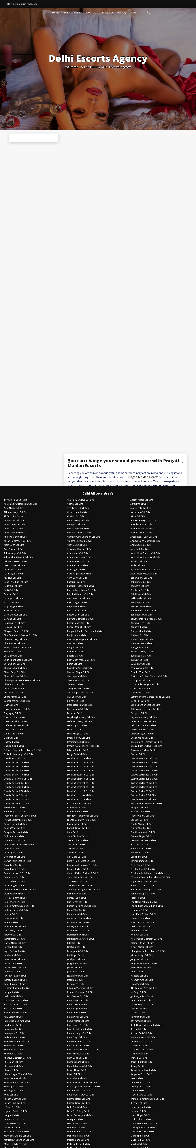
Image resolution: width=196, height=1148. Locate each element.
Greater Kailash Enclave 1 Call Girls (84, 873)
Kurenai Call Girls (138, 1103)
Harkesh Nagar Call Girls (16, 910)
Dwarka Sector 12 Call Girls (80, 762)
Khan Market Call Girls (78, 1053)
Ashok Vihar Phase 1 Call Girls (145, 553)
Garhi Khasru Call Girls (15, 836)
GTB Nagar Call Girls (77, 881)
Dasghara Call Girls (139, 713)
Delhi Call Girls (72, 12)
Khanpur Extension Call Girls (17, 1058)
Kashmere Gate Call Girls (142, 1037)
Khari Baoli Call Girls (77, 1058)
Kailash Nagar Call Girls (141, 1004)
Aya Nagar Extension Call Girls (145, 569)
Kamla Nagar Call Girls (78, 1021)
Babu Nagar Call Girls (140, 582)
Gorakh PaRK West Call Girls (81, 861)
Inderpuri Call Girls (139, 934)
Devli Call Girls (11, 738)
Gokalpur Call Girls (76, 852)
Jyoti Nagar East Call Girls (142, 996)
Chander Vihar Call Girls (141, 672)
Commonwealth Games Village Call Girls (150, 697)
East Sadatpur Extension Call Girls (147, 803)
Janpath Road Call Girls (15, 967)
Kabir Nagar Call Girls (77, 1000)
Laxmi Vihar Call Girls (14, 1119)
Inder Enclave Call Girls (78, 930)
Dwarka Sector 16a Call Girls (81, 770)
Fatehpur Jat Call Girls (141, 811)
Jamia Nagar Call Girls (14, 959)
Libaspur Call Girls (76, 1119)
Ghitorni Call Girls (75, 848)
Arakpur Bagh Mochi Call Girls (145, 541)
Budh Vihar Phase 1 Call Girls (18, 660)
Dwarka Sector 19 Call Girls (80, 779)
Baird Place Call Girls (140, 594)
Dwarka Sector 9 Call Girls (16, 803)
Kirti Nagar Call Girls (13, 1086)
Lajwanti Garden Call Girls (16, 1111)
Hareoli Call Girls (138, 898)
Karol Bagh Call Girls (77, 1037)
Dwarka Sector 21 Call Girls (143, 783)
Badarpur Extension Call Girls (81, 586)
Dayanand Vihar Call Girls (16, 721)
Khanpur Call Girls (139, 1053)
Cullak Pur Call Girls (139, 701)
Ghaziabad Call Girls (77, 844)
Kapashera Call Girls (13, 1029)
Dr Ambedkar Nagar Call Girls (18, 754)
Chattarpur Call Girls (77, 676)
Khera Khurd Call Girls (141, 1062)
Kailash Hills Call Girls (77, 1004)
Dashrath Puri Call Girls (15, 717)
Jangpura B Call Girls (77, 963)
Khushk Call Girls (12, 1070)
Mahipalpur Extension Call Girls (19, 1140)
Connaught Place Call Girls (17, 701)
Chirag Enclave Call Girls (78, 688)
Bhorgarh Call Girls (139, 647)
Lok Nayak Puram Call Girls (143, 1123)
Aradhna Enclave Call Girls (79, 541)
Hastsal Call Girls (12, 914)
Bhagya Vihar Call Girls (141, 631)
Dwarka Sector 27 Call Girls (17, 791)
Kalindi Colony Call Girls (15, 1012)
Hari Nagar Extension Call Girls (19, 906)
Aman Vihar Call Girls (14, 520)
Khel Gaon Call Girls (13, 1062)
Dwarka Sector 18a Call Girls (144, 774)
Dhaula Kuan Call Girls (15, 746)
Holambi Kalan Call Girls (78, 922)
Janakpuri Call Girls (76, 959)
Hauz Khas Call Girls (77, 914)
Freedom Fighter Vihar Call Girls (82, 816)
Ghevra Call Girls (12, 848)
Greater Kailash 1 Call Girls (143, 869)
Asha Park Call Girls (139, 549)
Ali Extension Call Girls (14, 516)
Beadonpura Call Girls (14, 623)
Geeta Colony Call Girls (78, 840)
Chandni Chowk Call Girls (16, 676)
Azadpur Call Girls (12, 578)
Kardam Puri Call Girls (141, 1033)
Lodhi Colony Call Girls (141, 1119)
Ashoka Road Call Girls (78, 561)
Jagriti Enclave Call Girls (15, 951)
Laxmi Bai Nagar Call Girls (80, 1115)
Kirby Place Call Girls (140, 1082)
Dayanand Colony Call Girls (143, 717)
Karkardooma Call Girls (15, 1037)
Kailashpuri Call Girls (14, 1008)
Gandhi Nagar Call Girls (141, 824)
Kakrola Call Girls (138, 1008)
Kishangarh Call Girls (14, 1090)
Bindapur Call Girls (76, 651)
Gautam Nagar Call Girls (142, 836)
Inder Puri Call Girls (139, 930)
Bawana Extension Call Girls (80, 619)
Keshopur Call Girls (139, 1045)
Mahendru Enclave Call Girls (17, 1136)
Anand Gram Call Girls (141, 524)
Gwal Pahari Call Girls (14, 893)
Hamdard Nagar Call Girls (142, 893)
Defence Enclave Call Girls (143, 721)
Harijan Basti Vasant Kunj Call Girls (147, 906)
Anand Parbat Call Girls (141, 528)
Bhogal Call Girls (75, 647)
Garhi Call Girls (74, 832)
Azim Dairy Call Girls (77, 578)
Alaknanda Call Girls (140, 512)
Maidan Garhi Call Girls (78, 1140)
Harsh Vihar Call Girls (77, 910)
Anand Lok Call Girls (13, 528)
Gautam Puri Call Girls (14, 840)
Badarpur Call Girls (13, 586)
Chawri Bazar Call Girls (78, 680)
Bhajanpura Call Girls (77, 635)
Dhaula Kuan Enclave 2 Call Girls (146, 746)
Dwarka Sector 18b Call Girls (18, 779)
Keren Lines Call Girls (14, 1045)
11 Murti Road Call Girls (15, 500)
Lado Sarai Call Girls (77, 1107)
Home (55, 12)
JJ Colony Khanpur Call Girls (17, 988)
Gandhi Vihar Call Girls (14, 828)
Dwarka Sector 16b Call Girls (144, 770)
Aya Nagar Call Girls (77, 569)
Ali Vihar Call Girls (75, 516)
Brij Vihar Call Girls (13, 656)
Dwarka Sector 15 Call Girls (143, 766)
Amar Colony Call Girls (78, 520)
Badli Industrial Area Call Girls (81, 590)
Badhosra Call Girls (139, 586)
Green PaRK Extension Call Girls (82, 877)
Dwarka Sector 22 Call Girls (17, 787)
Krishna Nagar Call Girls (78, 1099)
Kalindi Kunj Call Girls (77, 1012)
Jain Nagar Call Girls (76, 955)
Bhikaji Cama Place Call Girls (18, 647)
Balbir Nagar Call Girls (78, 602)
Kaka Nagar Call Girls (77, 1008)
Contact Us (107, 12)
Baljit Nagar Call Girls (14, 606)
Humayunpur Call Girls (78, 926)
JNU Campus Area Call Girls (143, 988)
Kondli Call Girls (138, 1090)
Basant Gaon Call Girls (78, 615)
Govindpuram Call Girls (141, 861)
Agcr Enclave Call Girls (78, 508)
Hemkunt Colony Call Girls (80, 918)
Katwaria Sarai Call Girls (78, 1041)
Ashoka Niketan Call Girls (16, 561)
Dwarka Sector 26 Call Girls (143, 787)
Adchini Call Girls (75, 504)
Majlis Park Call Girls (140, 1140)
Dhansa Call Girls (12, 742)
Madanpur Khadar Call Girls (17, 1131)
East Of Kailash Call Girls (79, 803)
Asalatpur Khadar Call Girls (80, 549)
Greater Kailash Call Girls (79, 869)
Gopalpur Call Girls (139, 857)
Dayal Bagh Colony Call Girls (81, 717)
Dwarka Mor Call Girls (14, 758)
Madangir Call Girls (76, 1127)
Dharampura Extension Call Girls (146, 742)
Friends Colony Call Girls (142, 816)
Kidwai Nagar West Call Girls (18, 1074)
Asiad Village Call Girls (14, 565)
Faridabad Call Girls (76, 807)
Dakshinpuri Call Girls (77, 709)
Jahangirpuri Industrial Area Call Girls (148, 951)
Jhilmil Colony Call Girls (15, 984)
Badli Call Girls (11, 590)
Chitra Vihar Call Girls (140, 688)
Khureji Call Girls (138, 1066)
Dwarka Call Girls (138, 754)
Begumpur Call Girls (140, 623)
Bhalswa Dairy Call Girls (15, 639)
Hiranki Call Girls (12, 922)
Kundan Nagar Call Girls (78, 1103)
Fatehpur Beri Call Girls (78, 811)
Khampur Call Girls (13, 1053)
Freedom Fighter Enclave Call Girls (21, 816)
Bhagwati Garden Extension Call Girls (85, 631)
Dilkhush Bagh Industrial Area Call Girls (23, 750)
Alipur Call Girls (137, 516)
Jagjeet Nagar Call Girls (141, 947)
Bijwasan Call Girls (13, 651)
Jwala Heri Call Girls (13, 996)
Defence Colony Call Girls (79, 721)
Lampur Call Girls (12, 1115)
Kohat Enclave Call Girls (78, 1090)
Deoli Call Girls (74, 729)
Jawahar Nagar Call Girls (16, 976)
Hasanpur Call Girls (139, 910)
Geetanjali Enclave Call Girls (144, 840)
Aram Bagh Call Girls (14, 545)
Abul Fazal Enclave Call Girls (80, 500)
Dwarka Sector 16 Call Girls (17, 770)
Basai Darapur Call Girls (15, 615)
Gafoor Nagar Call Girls (15, 824)
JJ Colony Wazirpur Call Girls (80, 988)
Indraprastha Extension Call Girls (146, 939)
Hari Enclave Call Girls (14, 902)
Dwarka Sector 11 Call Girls (17, 762)
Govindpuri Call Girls (13, 865)
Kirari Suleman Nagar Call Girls (82, 1082)
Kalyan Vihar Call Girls (77, 1017)
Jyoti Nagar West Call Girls (17, 1000)
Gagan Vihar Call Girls (77, 824)
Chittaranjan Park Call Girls (80, 692)
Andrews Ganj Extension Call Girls (83, 537)
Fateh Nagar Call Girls (14, 811)
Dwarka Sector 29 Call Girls (143, 791)
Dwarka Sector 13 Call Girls (17, 766)
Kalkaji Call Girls (138, 1012)
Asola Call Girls (137, 565)
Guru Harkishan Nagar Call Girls (145, 889)
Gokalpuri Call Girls (139, 852)
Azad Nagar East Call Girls (80, 573)
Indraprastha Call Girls (14, 939)
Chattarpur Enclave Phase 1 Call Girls (148, 676)
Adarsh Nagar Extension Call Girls (20, 504)
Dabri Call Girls (11, 705)
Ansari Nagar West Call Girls (17, 541)
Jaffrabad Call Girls (13, 947)
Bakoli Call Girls (11, 602)
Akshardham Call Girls (78, 512)
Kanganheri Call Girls (140, 1021)
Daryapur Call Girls (76, 713)
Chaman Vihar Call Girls (15, 668)
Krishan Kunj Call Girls (141, 1094)
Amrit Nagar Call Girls (14, 524)
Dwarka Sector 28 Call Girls (80, 791)
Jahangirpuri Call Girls (77, 951)
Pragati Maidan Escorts (143, 477)
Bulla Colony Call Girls (14, 664)
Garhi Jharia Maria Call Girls (143, 832)
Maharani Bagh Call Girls (79, 1131)
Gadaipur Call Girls (139, 820)
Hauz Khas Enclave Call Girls (144, 914)
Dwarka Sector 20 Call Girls (80, 783)
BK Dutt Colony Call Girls (142, 651)
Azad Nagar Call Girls (14, 573)
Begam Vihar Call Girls (78, 623)
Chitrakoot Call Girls (13, 692)
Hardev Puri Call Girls (77, 898)
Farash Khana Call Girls (15, 807)
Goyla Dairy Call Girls (140, 865)
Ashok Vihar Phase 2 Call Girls (18, 557)
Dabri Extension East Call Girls (145, 705)
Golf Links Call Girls (76, 857)
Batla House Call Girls (141, 615)
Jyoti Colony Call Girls (77, 996)
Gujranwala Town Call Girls (143, 881)
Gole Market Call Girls (14, 857)
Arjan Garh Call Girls (77, 545)
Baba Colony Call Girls (141, 578)
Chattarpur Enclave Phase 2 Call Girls (22, 680)
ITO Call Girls (73, 943)
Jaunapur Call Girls (76, 971)
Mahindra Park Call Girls (78, 1136)
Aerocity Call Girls (139, 504)
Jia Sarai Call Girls (75, 984)
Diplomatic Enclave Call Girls (144, 750)
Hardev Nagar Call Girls (15, 898)
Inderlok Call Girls (12, 934)
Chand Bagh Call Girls (14, 672)
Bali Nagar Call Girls (140, 602)
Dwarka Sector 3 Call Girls (16, 795)
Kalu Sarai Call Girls (13, 1017)
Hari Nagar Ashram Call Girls (144, 902)
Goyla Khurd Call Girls (14, 869)
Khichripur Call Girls (13, 1066)
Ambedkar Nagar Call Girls (143, 520)
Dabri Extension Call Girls (79, 705)
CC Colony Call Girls (140, 664)
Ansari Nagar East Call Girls (143, 537)
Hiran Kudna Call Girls (141, 918)
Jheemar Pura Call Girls (141, 980)
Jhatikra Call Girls (75, 980)
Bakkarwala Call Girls (140, 598)
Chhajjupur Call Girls (140, 680)
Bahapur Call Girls (12, 594)
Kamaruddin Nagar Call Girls (18, 1021)
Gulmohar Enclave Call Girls (80, 885)
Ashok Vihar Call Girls (77, 553)
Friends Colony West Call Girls (81, 820)
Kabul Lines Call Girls (140, 1000)
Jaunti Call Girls (137, 971)
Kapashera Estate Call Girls (80, 1029)
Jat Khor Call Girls (12, 971)
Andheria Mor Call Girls (141, 532)
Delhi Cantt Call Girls (14, 729)
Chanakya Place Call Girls (79, 668)
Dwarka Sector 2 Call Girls (16, 783)
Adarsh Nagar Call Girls (141, 500)
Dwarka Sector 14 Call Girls (80, 766)
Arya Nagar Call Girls (14, 549)
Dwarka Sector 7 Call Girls (80, 799)
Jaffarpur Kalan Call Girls (142, 943)
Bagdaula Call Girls (139, 590)
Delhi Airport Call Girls (78, 725)
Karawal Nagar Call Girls (79, 1033)
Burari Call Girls (74, 664)
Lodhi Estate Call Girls (14, 1123)
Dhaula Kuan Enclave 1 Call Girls (83, 746)
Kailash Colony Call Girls (15, 1004)
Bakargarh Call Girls (13, 598)
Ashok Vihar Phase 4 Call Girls (145, 557)
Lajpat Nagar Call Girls (141, 1107)
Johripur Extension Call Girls (80, 992)
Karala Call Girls (138, 1029)
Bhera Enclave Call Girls (142, 643)
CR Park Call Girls (75, 701)
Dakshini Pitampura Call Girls (18, 709)
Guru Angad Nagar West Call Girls (83, 889)
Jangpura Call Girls (139, 959)
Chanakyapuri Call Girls (141, 668)
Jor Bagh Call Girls (139, 992)
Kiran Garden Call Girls (15, 1078)
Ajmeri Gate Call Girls (140, 508)
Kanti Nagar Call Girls (77, 1025)
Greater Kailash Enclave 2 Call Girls (147, 873)
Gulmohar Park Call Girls (142, 885)
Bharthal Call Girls (76, 643)
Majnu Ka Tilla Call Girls (15, 1144)
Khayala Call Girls (138, 1058)
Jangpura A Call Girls (14, 963)
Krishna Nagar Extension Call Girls (147, 1099)
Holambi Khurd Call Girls (142, 922)
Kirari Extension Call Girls (16, 1082)
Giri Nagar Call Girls (13, 852)
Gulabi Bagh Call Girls (14, 885)
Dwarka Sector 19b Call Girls (144, 779)
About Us (90, 12)
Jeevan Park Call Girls (77, 976)
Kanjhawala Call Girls (14, 1025)
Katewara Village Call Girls (16, 1041)
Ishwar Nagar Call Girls (15, 943)
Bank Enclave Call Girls (141, 606)
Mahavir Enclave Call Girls (143, 1131)
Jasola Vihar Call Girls (140, 967)
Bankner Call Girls (12, 610)
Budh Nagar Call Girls (140, 656)
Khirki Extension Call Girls (79, 1066)
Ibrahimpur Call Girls (140, 926)
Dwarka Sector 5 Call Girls (143, 795)
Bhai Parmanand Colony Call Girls (20, 635)
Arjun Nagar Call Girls (140, 545)
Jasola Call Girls (74, 967)
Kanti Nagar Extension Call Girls (146, 1025)
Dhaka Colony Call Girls (78, 738)
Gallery (122, 12)
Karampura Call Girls (14, 1033)
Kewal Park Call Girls (14, 1049)
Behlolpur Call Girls (13, 627)
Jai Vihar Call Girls (12, 955)
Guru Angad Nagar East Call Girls (20, 889)
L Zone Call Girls (12, 1107)
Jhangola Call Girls (139, 976)
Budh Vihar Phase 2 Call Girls (81, 660)
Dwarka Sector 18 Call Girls (80, 774)
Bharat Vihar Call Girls (14, 643)
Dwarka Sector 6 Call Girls (16, 799)
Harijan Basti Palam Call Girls (81, 906)
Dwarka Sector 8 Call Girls (143, 799)
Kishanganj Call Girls (140, 1086)
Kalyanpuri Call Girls (140, 1017)
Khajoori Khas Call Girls (141, 1049)
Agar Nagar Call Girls (14, 508)
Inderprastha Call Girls (78, 934)
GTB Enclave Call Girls (14, 881)
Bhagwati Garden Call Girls (17, 631)
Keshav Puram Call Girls (78, 1045)
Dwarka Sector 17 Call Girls (17, 774)
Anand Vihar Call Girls (14, 532)
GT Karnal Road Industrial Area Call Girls (150, 877)
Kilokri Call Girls (74, 1074)
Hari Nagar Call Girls (77, 902)
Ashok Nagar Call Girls (15, 553)
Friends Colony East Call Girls (18, 820)
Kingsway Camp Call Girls (142, 1074)
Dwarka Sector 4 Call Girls (80, 795)
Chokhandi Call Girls (140, 692)
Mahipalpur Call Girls (140, 1136)
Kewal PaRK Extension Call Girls (82, 1049)
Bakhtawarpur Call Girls (78, 598)
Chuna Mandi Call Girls (15, 697)
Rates (134, 12)
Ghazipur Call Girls (139, 844)
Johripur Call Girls (12, 992)
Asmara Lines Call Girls (78, 565)
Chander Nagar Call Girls (79, 672)
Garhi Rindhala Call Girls (78, 836)
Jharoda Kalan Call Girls (15, 980)
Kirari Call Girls (137, 1078)
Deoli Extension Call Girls (142, 729)
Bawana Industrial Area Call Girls (146, 619)
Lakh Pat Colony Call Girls (79, 1111)
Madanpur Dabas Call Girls (143, 1127)
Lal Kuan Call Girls (139, 1111)
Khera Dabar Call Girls (78, 1062)
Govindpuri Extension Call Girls (82, 865)
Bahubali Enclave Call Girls (80, 594)
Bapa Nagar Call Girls (77, 610)
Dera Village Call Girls (77, 733)
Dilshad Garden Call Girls (79, 750)
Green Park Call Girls (14, 877)
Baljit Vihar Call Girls (77, 606)
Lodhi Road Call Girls (77, 1123)
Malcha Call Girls (138, 1144)
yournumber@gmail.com (24, 3)
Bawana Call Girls (12, 619)
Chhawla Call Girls (76, 684)
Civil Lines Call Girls (76, 697)
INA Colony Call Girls (14, 930)
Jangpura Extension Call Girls (144, 963)
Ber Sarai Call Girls (139, 627)
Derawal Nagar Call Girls (142, 733)
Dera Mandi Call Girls (14, 733)
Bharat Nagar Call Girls (141, 639)
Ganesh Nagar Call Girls (78, 828)
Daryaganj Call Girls (13, 713)
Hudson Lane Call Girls (15, 926)
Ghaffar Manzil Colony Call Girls (19, 844)
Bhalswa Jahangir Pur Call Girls (82, 639)
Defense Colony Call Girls (16, 725)
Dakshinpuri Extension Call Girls (145, 709)
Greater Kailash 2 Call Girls (17, 873)
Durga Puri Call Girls (77, 754)
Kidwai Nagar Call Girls (78, 1070)
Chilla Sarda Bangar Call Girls (144, 684)
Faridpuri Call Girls (139, 807)
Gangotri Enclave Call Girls (17, 832)
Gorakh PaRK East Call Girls (17, 861)
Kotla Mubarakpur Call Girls (80, 1094)
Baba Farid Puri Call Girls (16, 582)
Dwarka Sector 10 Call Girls (143, 758)
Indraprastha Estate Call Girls (81, 939)
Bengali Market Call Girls (79, 627)
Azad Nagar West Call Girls (143, 573)
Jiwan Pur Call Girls (139, 984)
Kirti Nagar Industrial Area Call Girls (84, 1086)
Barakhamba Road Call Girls (144, 610)
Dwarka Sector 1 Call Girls (80, 758)
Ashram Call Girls (138, 561)
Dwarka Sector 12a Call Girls (144, 762)
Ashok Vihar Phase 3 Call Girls (81, 557)
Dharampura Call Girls (78, 742)
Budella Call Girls (75, 656)
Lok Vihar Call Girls (13, 1127)
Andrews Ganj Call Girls (15, 537)
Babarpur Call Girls (76, 582)
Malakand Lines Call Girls (79, 1144)
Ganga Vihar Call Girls (140, 828)
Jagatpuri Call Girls (76, 947)
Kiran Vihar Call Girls (77, 1078)
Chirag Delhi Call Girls (14, 688)
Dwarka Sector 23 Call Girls (80, 787)
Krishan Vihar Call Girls (15, 1099)
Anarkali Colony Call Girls (79, 532)
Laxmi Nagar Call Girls (141, 1115)
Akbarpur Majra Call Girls (16, 512)
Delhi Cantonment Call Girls (144, 725)
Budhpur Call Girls (139, 660)
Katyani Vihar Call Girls (141, 1041)
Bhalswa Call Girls (139, 635)
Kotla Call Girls (11, 1094)
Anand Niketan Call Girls (79, 528)
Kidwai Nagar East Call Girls (144, 1070)
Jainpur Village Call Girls (141, 955)
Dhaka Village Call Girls (141, 738)
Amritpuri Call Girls (76, 524)
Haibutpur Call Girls (76, 893)
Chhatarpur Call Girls (14, 684)
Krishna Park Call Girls (14, 1103)
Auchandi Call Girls (13, 569)
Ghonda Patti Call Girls (141, 848)
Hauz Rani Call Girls (13, 918)
